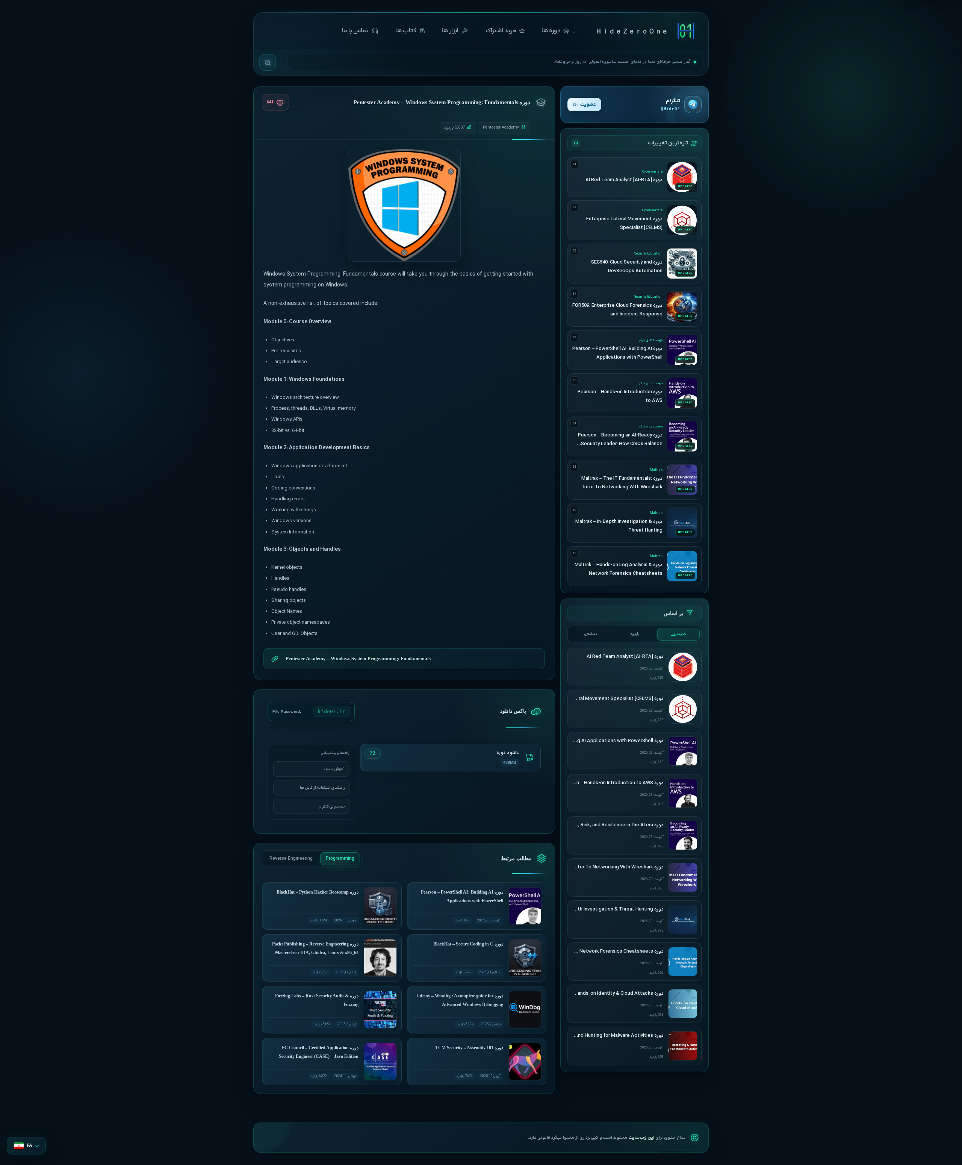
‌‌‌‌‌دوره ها (551, 31)
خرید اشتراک (501, 31)
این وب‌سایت (641, 1138)
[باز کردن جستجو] (267, 62)
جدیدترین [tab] (678, 634)
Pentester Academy (501, 127)
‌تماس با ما (355, 31)
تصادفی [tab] (590, 634)
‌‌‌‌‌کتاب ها (405, 31)
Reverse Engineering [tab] (291, 859)
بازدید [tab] (634, 634)
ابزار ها (450, 31)
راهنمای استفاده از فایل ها (322, 787)
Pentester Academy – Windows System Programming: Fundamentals (358, 658)
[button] (26, 1145)
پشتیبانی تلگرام (332, 806)
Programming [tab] (340, 859)
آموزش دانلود (334, 768)
